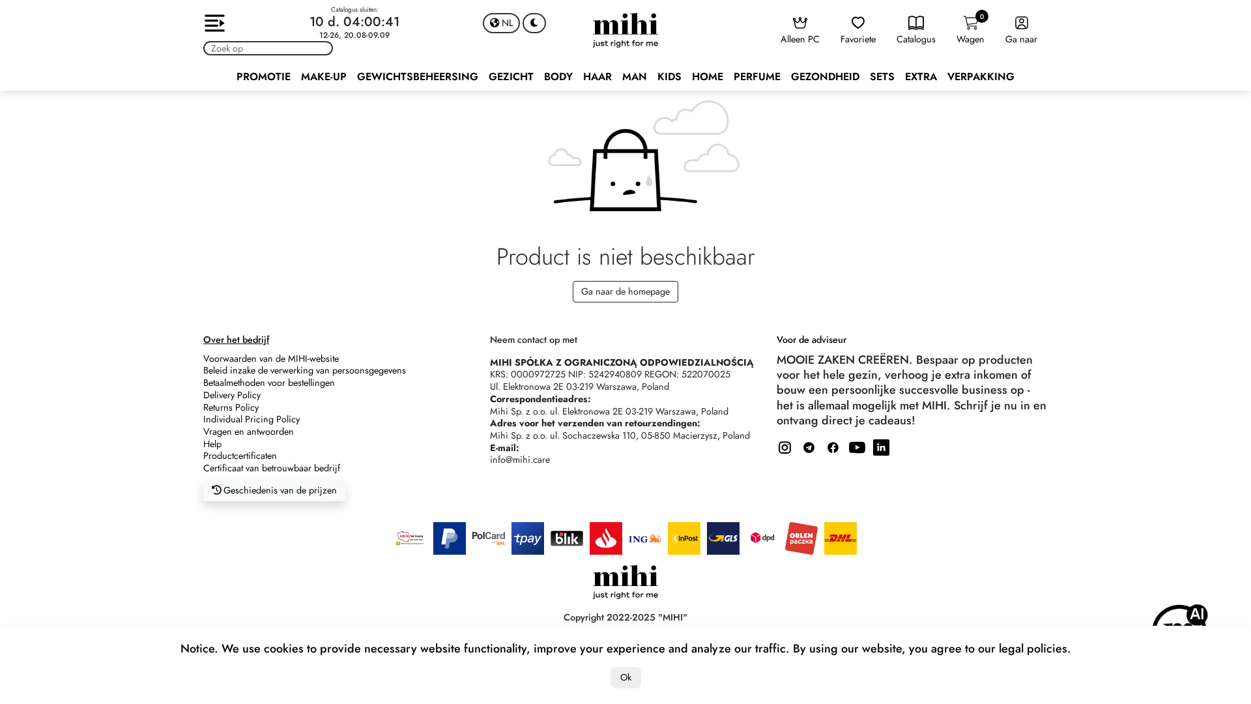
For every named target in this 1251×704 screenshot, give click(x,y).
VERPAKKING (980, 76)
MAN (634, 76)
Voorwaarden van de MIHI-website (271, 358)
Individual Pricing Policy (251, 419)
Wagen (970, 29)
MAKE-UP (324, 76)
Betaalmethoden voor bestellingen (269, 382)
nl (506, 22)
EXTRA (921, 76)
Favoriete (858, 39)
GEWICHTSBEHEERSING (417, 76)
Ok (625, 677)
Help (212, 443)
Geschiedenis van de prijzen (279, 490)
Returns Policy (231, 407)
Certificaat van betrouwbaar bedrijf (271, 468)
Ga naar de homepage (625, 291)
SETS (882, 76)
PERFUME (757, 76)
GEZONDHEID (825, 76)
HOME (707, 76)
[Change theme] (534, 23)
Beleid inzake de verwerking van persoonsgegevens (304, 370)
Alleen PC (800, 39)
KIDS (669, 76)
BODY (558, 76)
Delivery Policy (232, 395)
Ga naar (1021, 39)
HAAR (597, 76)
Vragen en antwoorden (248, 431)
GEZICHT (511, 76)
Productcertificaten (240, 455)
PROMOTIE (264, 76)
